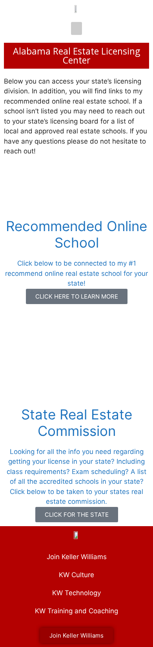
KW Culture (76, 575)
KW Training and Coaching (76, 611)
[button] (76, 28)
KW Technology (76, 593)
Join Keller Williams (77, 557)
